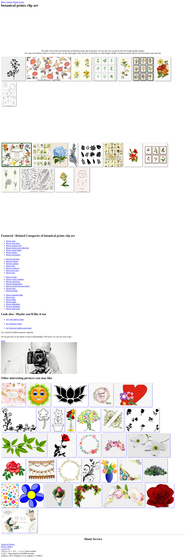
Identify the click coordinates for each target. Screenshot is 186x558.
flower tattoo (11, 302)
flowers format (12, 261)
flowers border (12, 291)
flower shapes (11, 252)
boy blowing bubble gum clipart (19, 328)
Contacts (8, 2)
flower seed (10, 241)
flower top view (12, 270)
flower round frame (14, 250)
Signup (16, 2)
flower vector (11, 277)
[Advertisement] (93, 28)
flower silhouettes (13, 304)
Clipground (12, 550)
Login (21, 2)
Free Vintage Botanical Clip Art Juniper (73, 159)
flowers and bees (12, 259)
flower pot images (13, 255)
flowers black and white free (17, 248)
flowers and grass (13, 282)
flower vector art (12, 268)
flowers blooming (13, 306)
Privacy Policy (7, 547)
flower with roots (13, 309)
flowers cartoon (12, 264)
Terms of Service (8, 544)
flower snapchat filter (14, 295)
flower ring (10, 266)
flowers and (10, 288)
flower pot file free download (17, 286)
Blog (3, 2)
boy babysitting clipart (15, 319)
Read (3, 341)
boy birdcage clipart (14, 324)
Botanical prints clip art (10, 77)
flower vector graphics (15, 279)
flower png (10, 297)
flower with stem (12, 243)
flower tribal (11, 300)
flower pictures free (14, 246)
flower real (10, 273)
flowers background (14, 284)
